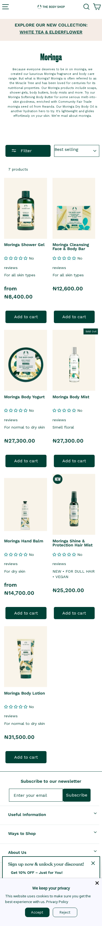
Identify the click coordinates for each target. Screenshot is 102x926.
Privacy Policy (57, 901)
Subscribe (76, 795)
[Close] (97, 883)
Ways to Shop (22, 833)
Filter (25, 150)
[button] (16, 258)
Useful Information (27, 814)
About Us (17, 852)
